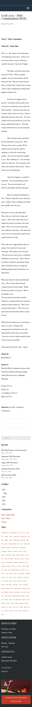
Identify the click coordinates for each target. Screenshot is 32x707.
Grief (27, 562)
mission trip (6, 610)
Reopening (24, 588)
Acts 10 (20, 532)
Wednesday (21, 603)
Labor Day (11, 573)
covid (17, 607)
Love (2, 581)
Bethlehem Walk (16, 540)
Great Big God (22, 562)
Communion (5, 410)
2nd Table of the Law (14, 532)
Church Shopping (14, 547)
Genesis (2, 562)
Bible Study (23, 540)
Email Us (4, 671)
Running (11, 592)
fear (2, 610)
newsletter (11, 610)
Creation (3, 555)
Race (12, 588)
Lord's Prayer (19, 577)
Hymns (23, 566)
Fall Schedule (11, 558)
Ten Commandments (17, 599)
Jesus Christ (22, 570)
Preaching (8, 588)
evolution (21, 607)
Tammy (4, 522)
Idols (9, 570)
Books (18, 543)
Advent (10, 536)
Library (10, 577)
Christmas (8, 547)
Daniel (13, 555)
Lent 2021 (11, 407)
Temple (10, 599)
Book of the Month (12, 543)
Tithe (28, 599)
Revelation (6, 592)
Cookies (20, 551)
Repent (28, 588)
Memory (6, 581)
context (13, 607)
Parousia (3, 584)
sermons (16, 610)
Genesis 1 (28, 558)
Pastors (20, 584)
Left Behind (27, 573)
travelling (24, 610)
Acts (24, 532)
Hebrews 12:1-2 (14, 566)
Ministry (10, 581)
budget (10, 607)
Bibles (27, 540)
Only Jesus (19, 581)
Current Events (8, 555)
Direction (18, 555)
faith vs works (26, 607)
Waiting (16, 603)
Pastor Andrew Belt (8, 515)
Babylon (6, 540)
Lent (7, 577)
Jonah (7, 573)
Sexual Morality (17, 592)
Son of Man (23, 592)
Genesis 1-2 (22, 558)
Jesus (27, 570)
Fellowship (17, 558)
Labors (15, 573)
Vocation (12, 603)
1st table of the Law (5, 532)
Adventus (6, 536)
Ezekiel (6, 558)
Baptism (10, 540)
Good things (15, 562)
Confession (9, 551)
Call (21, 543)
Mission (14, 581)
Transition (8, 603)
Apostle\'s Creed (23, 536)
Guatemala (3, 566)
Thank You (24, 599)
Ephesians (23, 555)
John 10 (2, 573)
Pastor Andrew (9, 584)
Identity (5, 570)
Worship (3, 607)
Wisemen (26, 603)
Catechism (19, 407)
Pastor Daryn (5, 518)
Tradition (3, 603)
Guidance (8, 566)
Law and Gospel (21, 573)
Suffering (23, 596)
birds (7, 607)
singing (20, 610)
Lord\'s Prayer (26, 577)
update (2, 614)
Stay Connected (8, 596)
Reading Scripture (17, 588)
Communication (22, 547)
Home (20, 566)
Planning (3, 588)
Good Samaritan (9, 562)
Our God (24, 581)
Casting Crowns (26, 543)
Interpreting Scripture (15, 570)
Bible (2, 543)
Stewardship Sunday (16, 596)
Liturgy (14, 577)
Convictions (15, 551)
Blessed (5, 543)
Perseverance (25, 584)
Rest (2, 592)
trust (28, 610)
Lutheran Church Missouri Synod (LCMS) (16, 699)
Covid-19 (24, 551)
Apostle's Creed (16, 536)
